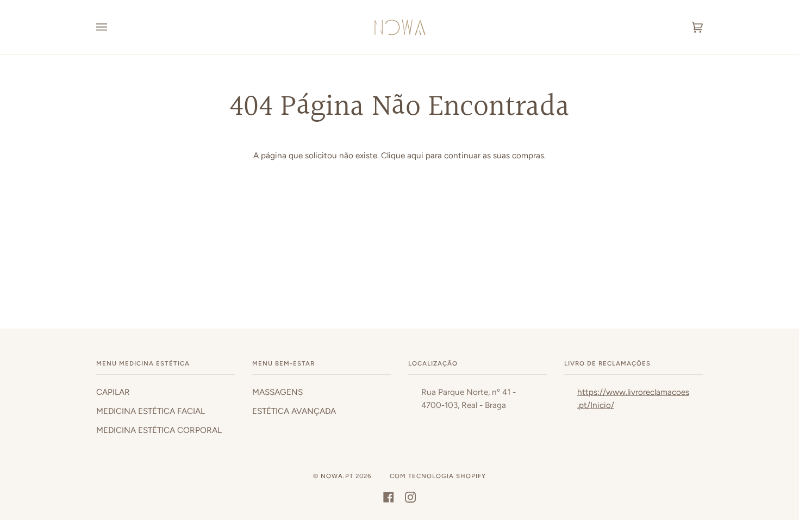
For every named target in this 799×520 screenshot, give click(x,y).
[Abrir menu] (112, 27)
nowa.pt (338, 476)
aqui (415, 155)
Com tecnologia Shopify (438, 476)
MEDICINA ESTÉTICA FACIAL (150, 411)
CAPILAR (113, 392)
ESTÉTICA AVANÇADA (294, 411)
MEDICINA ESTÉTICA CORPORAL (159, 430)
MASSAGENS (277, 392)
